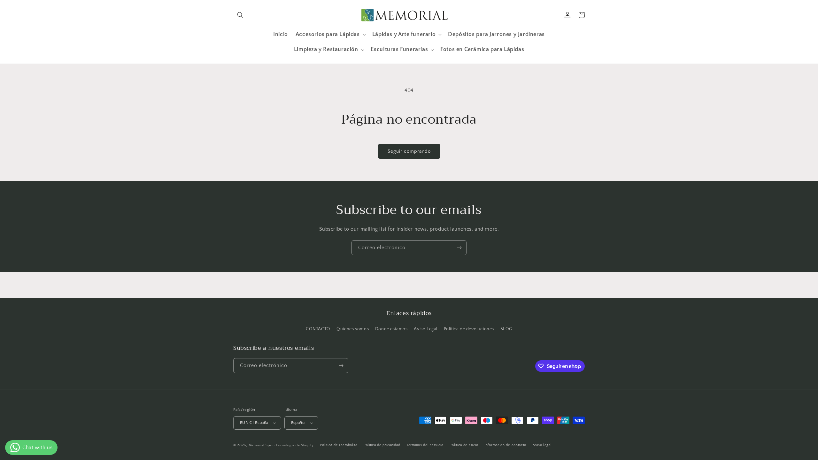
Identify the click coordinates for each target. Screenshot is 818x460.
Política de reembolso (339, 445)
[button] (240, 15)
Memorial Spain (262, 445)
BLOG (506, 329)
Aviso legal (542, 445)
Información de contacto (505, 445)
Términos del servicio (425, 445)
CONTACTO (318, 329)
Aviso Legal (425, 329)
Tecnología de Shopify (295, 445)
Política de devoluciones (469, 329)
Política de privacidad (382, 445)
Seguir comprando (409, 151)
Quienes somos (352, 329)
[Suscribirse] (459, 247)
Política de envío (464, 445)
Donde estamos (391, 329)
